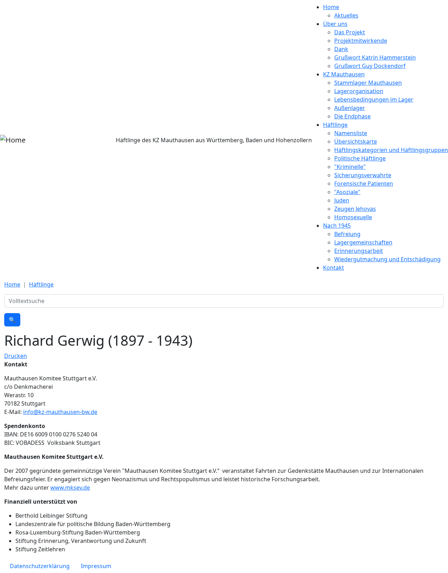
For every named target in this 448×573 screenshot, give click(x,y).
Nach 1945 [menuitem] (337, 225)
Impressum (96, 566)
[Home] (13, 140)
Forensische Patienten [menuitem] (363, 183)
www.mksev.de (70, 487)
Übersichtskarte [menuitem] (355, 141)
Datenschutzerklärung (40, 566)
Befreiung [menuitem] (347, 234)
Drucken (15, 356)
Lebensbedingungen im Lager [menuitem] (373, 99)
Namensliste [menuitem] (350, 133)
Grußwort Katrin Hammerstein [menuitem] (375, 57)
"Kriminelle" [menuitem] (350, 167)
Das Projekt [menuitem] (349, 32)
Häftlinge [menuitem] (335, 125)
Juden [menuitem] (341, 200)
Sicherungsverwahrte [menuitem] (362, 175)
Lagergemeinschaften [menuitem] (363, 242)
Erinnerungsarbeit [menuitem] (358, 251)
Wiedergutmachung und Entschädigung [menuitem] (387, 259)
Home (12, 284)
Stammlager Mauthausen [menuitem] (368, 83)
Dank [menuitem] (341, 49)
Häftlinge (41, 284)
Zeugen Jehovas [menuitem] (355, 209)
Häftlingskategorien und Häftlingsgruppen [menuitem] (391, 150)
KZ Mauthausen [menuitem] (344, 74)
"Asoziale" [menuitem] (347, 192)
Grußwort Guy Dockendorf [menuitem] (370, 66)
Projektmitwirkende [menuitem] (360, 40)
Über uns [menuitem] (335, 24)
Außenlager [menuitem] (349, 108)
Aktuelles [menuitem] (346, 15)
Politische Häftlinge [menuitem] (360, 158)
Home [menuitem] (331, 7)
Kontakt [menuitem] (333, 267)
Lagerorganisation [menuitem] (358, 91)
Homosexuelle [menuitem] (353, 217)
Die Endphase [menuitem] (352, 116)
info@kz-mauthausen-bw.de (60, 412)
